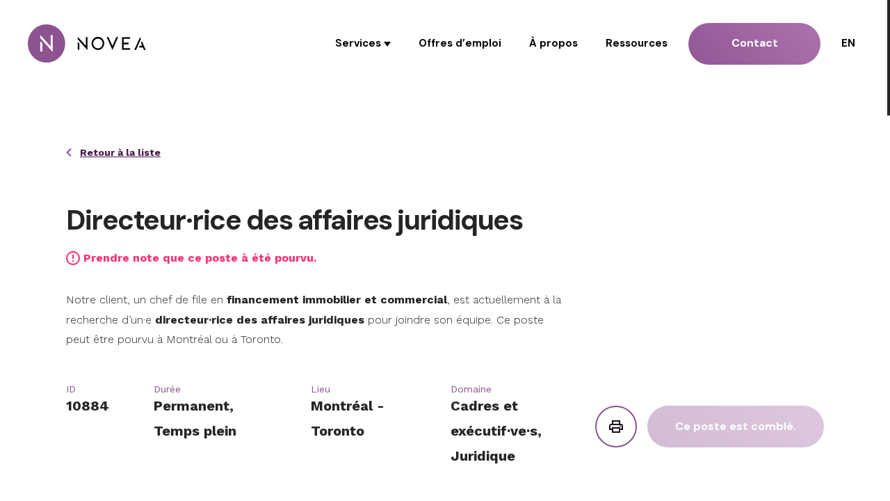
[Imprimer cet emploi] (616, 426)
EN (848, 43)
